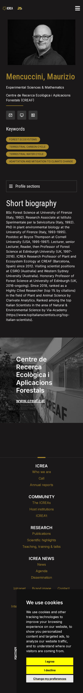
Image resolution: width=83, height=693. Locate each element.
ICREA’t (41, 516)
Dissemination (41, 577)
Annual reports (41, 485)
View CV (33, 115)
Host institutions (41, 509)
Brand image (41, 588)
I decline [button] (50, 670)
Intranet (19, 588)
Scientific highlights (41, 540)
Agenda (41, 571)
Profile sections (27, 186)
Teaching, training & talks (41, 547)
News (41, 564)
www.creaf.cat (30, 400)
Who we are (41, 472)
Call (41, 478)
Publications (41, 534)
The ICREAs (41, 503)
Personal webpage (21, 115)
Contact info (10, 115)
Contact (64, 588)
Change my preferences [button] (49, 678)
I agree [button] (49, 661)
